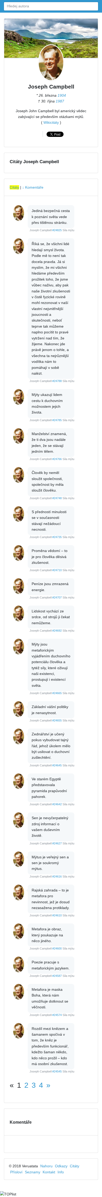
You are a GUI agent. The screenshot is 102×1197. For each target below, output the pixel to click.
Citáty (14, 187)
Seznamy (32, 1172)
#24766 (57, 459)
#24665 (57, 693)
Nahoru (46, 1166)
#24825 (57, 230)
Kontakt (49, 1172)
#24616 (57, 876)
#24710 (57, 570)
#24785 (57, 420)
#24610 (57, 915)
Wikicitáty (51, 122)
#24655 (57, 720)
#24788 (57, 381)
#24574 (57, 1015)
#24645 (57, 765)
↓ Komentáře (32, 187)
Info (61, 1172)
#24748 (57, 498)
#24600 (57, 948)
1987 (60, 101)
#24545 (57, 1071)
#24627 (57, 843)
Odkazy (61, 1166)
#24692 (57, 630)
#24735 (57, 537)
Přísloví (16, 1172)
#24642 (57, 804)
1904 (62, 95)
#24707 (57, 597)
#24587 (57, 975)
